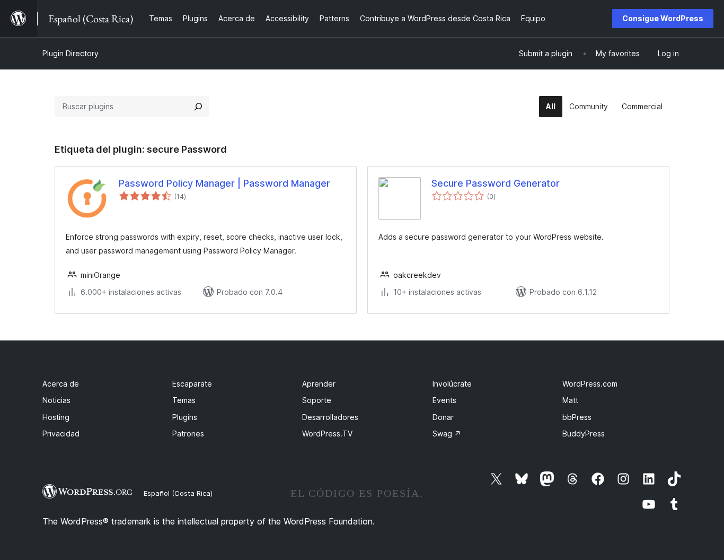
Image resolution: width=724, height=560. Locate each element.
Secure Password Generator (495, 183)
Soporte (316, 400)
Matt (570, 400)
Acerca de (60, 383)
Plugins (184, 417)
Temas (184, 400)
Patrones (188, 433)
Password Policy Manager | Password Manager (224, 183)
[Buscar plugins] (198, 106)
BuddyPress (583, 433)
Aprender (318, 383)
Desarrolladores (330, 417)
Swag (446, 433)
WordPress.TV (327, 433)
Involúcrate (452, 383)
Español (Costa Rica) (178, 493)
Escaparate (192, 383)
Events (444, 400)
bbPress (576, 417)
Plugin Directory (70, 53)
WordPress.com (589, 383)
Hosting (55, 417)
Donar (443, 417)
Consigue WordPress (662, 18)
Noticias (56, 400)
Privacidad (61, 433)
